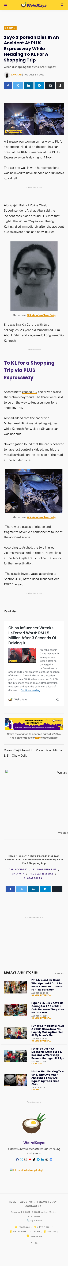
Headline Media (47, 1212)
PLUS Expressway (41, 873)
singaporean (33, 878)
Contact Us (33, 1206)
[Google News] (51, 1159)
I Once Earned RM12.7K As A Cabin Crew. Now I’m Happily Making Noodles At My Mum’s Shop (47, 1030)
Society (10, 28)
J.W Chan (16, 74)
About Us (26, 1201)
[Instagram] (25, 1159)
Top (35, 1243)
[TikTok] (34, 1159)
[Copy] (60, 85)
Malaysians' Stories (21, 972)
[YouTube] (30, 1159)
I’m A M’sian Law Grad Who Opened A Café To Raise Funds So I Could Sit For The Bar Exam (48, 984)
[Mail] (46, 1159)
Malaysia (18, 873)
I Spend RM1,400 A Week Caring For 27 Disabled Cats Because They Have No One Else (48, 1007)
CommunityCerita (41, 995)
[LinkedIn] (28, 85)
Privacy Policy (47, 1201)
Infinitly (38, 1220)
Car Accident (18, 869)
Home (12, 855)
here (38, 737)
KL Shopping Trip (44, 869)
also (14, 611)
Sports (35, 1090)
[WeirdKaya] (34, 5)
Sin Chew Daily (17, 755)
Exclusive (36, 1064)
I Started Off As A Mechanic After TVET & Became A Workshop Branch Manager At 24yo (48, 1053)
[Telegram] (39, 85)
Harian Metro (52, 750)
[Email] (50, 85)
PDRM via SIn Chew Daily (41, 315)
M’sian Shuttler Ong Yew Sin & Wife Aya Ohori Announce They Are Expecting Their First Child (47, 1078)
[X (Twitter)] (18, 85)
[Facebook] (8, 85)
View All (59, 973)
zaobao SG (29, 392)
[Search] (62, 5)
